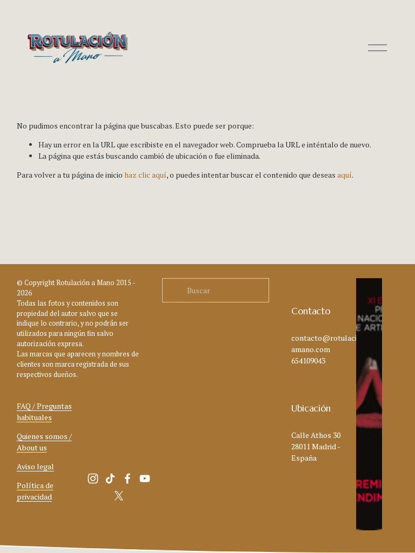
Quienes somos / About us (44, 442)
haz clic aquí (145, 175)
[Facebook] (127, 478)
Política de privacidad (35, 491)
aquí (344, 175)
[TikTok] (110, 478)
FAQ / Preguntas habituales (44, 411)
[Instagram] (93, 478)
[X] (118, 495)
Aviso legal (35, 466)
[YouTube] (144, 478)
